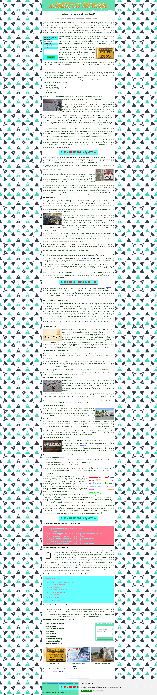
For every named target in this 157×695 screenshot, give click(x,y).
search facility (48, 269)
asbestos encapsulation (105, 562)
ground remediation (101, 309)
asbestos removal (86, 29)
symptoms (46, 96)
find (48, 608)
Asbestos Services (69, 683)
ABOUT (101, 10)
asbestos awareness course (89, 445)
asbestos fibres (96, 80)
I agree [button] (83, 690)
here (101, 616)
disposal (102, 246)
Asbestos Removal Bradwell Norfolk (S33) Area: (59, 22)
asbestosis (91, 75)
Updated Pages (62, 683)
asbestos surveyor (98, 202)
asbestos (111, 25)
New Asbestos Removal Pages (52, 683)
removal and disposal (78, 215)
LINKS (97, 10)
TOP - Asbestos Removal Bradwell (53, 671)
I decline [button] (89, 690)
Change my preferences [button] (98, 690)
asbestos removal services (58, 614)
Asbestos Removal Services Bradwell (59, 620)
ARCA (83, 272)
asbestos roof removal (50, 564)
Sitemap (44, 683)
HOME (93, 10)
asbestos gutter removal (71, 557)
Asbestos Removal (78, 683)
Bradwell (108, 287)
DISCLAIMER (110, 10)
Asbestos (46, 72)
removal (94, 124)
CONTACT (105, 10)
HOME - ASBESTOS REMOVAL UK (78, 678)
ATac (83, 258)
